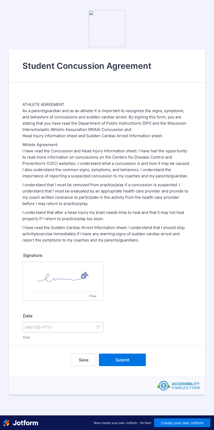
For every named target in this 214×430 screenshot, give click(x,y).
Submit (122, 359)
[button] (98, 327)
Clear (93, 296)
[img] (63, 277)
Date (26, 337)
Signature (32, 255)
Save (83, 359)
